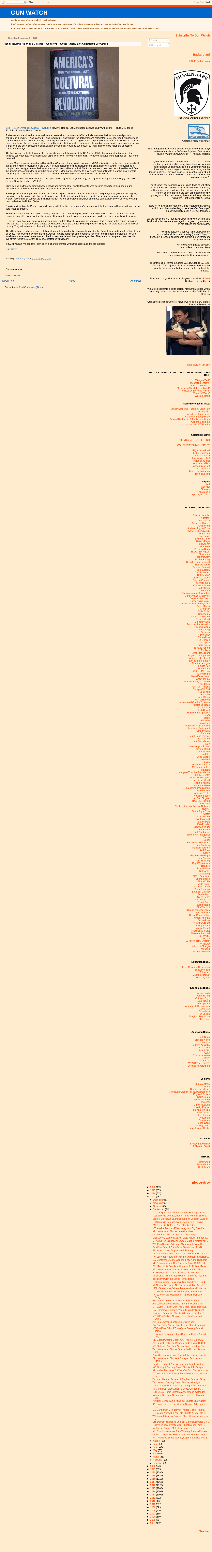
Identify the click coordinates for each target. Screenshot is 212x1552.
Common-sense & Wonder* (196, 593)
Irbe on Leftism (202, 474)
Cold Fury (205, 590)
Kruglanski (204, 492)
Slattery (206, 1058)
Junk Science (203, 738)
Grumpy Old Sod (201, 689)
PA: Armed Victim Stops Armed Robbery (172, 1250)
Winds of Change (201, 946)
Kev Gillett (204, 1047)
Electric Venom (202, 648)
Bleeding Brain (202, 549)
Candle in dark (202, 572)
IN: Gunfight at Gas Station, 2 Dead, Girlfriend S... (177, 1389)
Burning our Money (200, 1089)
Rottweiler (204, 871)
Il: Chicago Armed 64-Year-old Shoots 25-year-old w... (179, 1413)
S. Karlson (204, 1011)
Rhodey (206, 853)
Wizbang (205, 949)
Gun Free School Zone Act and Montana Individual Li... (180, 1364)
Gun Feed (204, 692)
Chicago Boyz (202, 998)
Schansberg (203, 873)
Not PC (206, 809)
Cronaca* (205, 609)
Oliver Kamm (203, 1115)
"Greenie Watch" (201, 393)
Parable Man (203, 822)
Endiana (205, 650)
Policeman (204, 1118)
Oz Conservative (201, 1055)
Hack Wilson (203, 697)
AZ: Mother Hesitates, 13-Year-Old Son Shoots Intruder (180, 1370)
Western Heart (202, 396)
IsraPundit (204, 1162)
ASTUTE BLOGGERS (198, 531)
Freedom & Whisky (200, 1143)
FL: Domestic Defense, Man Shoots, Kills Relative (177, 1222)
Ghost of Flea (203, 679)
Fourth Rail (204, 666)
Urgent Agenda (202, 918)
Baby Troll (204, 533)
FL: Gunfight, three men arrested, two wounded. (176, 1272)
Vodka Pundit (203, 928)
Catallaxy (205, 1042)
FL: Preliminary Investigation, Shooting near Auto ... (178, 1425)
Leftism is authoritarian (198, 471)
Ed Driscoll (204, 640)
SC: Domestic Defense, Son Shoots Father (174, 1225)
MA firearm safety (201, 767)
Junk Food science (200, 736)
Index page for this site (198, 365)
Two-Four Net (203, 912)
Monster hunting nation (198, 788)
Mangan (205, 770)
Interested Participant (199, 728)
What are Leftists (201, 463)
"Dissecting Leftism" (199, 383)
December (158, 1200)
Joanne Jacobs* (201, 975)
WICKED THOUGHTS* (198, 941)
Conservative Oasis (200, 598)
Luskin (206, 762)
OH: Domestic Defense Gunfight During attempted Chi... (180, 1422)
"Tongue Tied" (202, 380)
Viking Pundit (203, 925)
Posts (153, 40)
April (155, 1453)
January (157, 1463)
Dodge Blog (203, 629)
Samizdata (204, 1120)
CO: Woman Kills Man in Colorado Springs (174, 1234)
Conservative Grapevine (197, 596)
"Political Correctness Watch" (195, 390)
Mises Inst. (204, 1019)
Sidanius (205, 489)
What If (206, 938)
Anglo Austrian (202, 1084)
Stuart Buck (204, 902)
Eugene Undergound (199, 655)
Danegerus (204, 614)
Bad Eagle (204, 536)
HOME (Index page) (199, 61)
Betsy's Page (203, 541)
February (158, 1460)
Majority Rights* (202, 1107)
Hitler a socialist (201, 461)
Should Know (203, 884)
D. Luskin (205, 1014)
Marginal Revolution (199, 1016)
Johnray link (203, 411)
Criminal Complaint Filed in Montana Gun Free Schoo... (180, 1434)
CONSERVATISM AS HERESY (193, 445)
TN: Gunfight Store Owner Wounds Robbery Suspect (179, 1212)
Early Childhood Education (196, 967)
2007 (153, 1513)
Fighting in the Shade (199, 661)
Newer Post (8, 281)
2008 (153, 1510)
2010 (153, 1504)
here (207, 278)
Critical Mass (203, 606)
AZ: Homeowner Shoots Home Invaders (172, 1231)
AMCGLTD (204, 520)
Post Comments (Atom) (31, 287)
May (155, 1450)
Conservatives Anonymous (196, 603)
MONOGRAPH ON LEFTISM (195, 440)
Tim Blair (205, 1060)
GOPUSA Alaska (201, 686)
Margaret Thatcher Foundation (194, 772)
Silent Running (202, 889)
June (156, 1447)
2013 (153, 1494)
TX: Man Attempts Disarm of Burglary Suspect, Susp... (179, 1379)
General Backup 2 (200, 422)
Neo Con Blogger (201, 798)
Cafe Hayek (204, 1001)
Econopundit (203, 1003)
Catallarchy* (203, 575)
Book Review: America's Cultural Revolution (28, 128)
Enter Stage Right (201, 653)
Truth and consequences (197, 910)
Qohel (206, 840)
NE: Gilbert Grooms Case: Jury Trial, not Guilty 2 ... (178, 1340)
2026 (153, 1187)
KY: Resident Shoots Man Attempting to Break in (177, 1291)
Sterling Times (202, 1125)
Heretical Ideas (202, 705)
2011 (153, 1501)
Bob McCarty (203, 557)
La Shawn (204, 751)
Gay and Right (202, 673)
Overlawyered (202, 819)
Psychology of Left (200, 466)
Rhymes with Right (200, 855)
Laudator (205, 754)
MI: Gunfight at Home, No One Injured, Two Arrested (178, 1285)
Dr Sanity (205, 635)
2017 (153, 1482)
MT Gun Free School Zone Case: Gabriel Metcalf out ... (180, 1241)
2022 (153, 1466)
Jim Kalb (205, 733)
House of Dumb (202, 1099)
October (157, 1206)
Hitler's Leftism (202, 707)
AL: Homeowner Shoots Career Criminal (173, 1322)
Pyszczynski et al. (201, 494)
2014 (153, 1491)
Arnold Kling (203, 995)
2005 (153, 1520)
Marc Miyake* (203, 977)
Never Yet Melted (201, 801)
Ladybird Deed (202, 749)
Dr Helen (205, 632)
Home (72, 281)
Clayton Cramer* (201, 580)
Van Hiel (205, 487)
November (158, 1203)
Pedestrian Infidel (201, 827)
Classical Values (201, 577)
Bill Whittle (204, 936)
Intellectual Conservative (197, 725)
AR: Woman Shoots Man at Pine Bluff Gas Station (177, 1303)
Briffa (207, 1086)
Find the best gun (201, 663)
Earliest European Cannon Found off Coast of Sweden (180, 1219)
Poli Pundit (204, 829)
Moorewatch (203, 790)
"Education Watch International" (193, 388)
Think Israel (204, 1167)
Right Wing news (201, 863)
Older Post (135, 281)
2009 (153, 1507)
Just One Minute (201, 741)
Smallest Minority (201, 892)
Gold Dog (205, 684)
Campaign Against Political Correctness (189, 1092)
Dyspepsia (204, 642)
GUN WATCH (29, 12)
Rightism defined (201, 450)
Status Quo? (203, 468)
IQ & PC (205, 1102)
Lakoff (206, 484)
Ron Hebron (203, 868)
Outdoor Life (203, 816)
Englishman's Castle (199, 1128)
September (159, 1209)
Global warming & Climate (196, 681)
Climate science (201, 585)
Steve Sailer (203, 897)
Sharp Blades (203, 879)
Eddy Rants (204, 645)
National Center (202, 793)
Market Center (202, 775)
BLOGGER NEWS (200, 551)
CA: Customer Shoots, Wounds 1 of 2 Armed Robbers (179, 1260)
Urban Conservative (199, 915)
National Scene (202, 796)
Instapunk (205, 723)
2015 (153, 1488)
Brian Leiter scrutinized (198, 562)
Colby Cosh (204, 588)
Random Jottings (201, 847)
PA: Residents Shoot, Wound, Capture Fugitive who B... (180, 1437)
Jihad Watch (203, 731)
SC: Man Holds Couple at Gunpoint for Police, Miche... (180, 1266)
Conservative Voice (200, 601)
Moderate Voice (202, 785)
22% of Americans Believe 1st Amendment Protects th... (180, 1288)
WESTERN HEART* (199, 1063)
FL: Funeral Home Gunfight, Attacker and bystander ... (179, 1392)
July (155, 1444)
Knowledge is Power (199, 746)
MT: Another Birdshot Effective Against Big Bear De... (179, 1228)
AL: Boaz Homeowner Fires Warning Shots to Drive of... (180, 1431)
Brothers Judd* (202, 564)
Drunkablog (204, 637)
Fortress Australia (201, 1045)
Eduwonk (205, 972)
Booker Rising (202, 559)
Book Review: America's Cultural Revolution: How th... (180, 1355)
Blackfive (205, 546)
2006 (153, 1517)
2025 (153, 1190)
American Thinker (201, 523)
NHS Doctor (203, 1112)
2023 (153, 1196)
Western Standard (200, 933)
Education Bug (202, 970)
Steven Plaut (203, 1164)
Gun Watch (11, 249)
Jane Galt (205, 1008)
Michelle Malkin (202, 783)
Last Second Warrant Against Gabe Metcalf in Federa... (180, 1238)
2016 (153, 1485)
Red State (204, 850)
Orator (206, 814)
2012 (153, 1498)
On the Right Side (201, 811)
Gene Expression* (200, 676)
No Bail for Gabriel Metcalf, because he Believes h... (179, 1428)
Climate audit (203, 583)
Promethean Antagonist (198, 834)
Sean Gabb (204, 1123)
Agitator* (205, 518)
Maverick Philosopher (198, 777)
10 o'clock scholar (200, 515)
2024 (153, 1193)
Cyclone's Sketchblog (198, 1066)
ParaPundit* (203, 824)
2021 (153, 1469)
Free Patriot (204, 668)
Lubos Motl (204, 759)
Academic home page (198, 414)
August (157, 1441)
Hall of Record (202, 699)
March (156, 1456)
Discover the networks (198, 624)
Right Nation (203, 858)
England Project (201, 1094)
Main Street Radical (200, 764)
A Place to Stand (201, 1146)
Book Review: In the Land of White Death (173, 1279)
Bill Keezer (204, 544)
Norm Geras (203, 1097)
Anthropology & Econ (199, 528)
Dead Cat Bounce (200, 616)
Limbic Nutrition (202, 1105)
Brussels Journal (201, 567)
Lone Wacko (203, 757)
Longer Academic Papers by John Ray (190, 409)
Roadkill (205, 866)
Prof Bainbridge (202, 832)
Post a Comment (13, 275)
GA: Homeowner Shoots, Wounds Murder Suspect (178, 1310)
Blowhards (204, 554)
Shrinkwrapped (202, 886)
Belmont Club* (202, 538)
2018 (153, 1479)
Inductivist (204, 720)
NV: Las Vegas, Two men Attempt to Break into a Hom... (180, 1257)
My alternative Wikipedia (197, 424)
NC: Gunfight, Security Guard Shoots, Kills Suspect (178, 1367)
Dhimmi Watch (202, 622)
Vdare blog (204, 920)
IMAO (207, 715)
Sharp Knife (204, 881)
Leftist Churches (201, 453)
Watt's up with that (200, 931)
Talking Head (203, 905)
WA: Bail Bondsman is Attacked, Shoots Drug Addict (179, 1401)
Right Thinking (202, 860)
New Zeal (205, 803)
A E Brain (205, 1037)
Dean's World (203, 619)
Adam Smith (203, 993)
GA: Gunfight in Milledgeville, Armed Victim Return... (179, 1410)
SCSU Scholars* (201, 876)
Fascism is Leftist (201, 458)
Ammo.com (204, 525)
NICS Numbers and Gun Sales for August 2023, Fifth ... (180, 1263)
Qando (206, 837)
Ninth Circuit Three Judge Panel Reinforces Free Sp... (180, 1275)
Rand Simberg (202, 845)
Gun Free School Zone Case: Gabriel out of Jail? (177, 1247)
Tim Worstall (203, 907)
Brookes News (202, 1040)
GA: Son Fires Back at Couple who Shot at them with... (180, 1325)
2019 (153, 1475)
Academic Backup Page (197, 416)
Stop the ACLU (202, 899)
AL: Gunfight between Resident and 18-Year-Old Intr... (179, 1343)
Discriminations (202, 627)
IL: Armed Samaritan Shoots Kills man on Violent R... (179, 1313)
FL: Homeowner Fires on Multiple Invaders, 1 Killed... (179, 1282)
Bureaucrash (203, 570)
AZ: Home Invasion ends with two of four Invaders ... (178, 1269)
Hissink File (204, 1050)
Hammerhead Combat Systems (194, 702)
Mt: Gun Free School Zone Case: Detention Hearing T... (180, 1253)
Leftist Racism (202, 455)
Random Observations (198, 842)
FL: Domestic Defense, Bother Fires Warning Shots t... (179, 1215)
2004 (153, 1523)
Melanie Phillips (201, 1110)
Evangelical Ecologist (198, 658)
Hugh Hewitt (203, 710)
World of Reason (201, 951)
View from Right (201, 923)
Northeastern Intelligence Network (192, 806)
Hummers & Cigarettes (198, 712)
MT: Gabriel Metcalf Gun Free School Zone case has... (180, 1307)
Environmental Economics (196, 1006)
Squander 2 (204, 894)
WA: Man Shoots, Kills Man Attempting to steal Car (178, 1244)
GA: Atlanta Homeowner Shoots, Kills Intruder (175, 1300)
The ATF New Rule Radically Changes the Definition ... (180, 1385)
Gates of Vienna (201, 671)
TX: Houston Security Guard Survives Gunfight (176, 1382)
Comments (156, 45)
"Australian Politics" (200, 385)
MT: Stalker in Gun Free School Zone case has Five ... (179, 1346)
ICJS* (207, 1053)
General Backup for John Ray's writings (189, 419)
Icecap (206, 718)
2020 (153, 1472)
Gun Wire (205, 694)
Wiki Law (205, 944)
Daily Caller (204, 611)
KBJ (207, 744)
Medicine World (202, 780)
